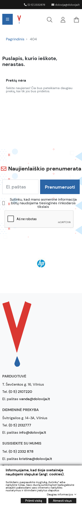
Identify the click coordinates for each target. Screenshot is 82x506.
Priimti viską (33, 501)
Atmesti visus (62, 501)
